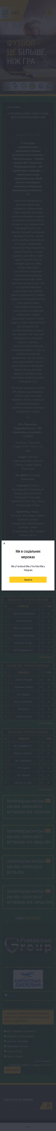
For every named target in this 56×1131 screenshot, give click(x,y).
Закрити (28, 579)
